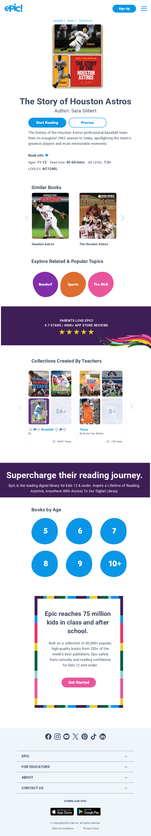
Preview (87, 122)
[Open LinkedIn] (102, 736)
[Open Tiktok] (93, 736)
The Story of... (86, 20)
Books (70, 20)
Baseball (58, 20)
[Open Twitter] (75, 736)
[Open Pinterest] (84, 736)
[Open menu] (144, 8)
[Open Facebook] (48, 736)
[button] (50, 407)
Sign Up (124, 8)
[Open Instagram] (57, 736)
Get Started (78, 682)
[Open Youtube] (66, 736)
